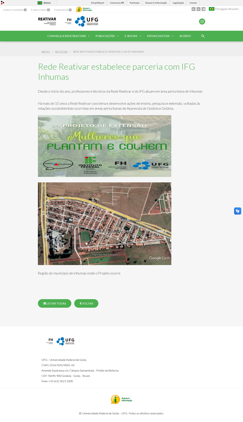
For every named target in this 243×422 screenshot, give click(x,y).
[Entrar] (2, 3)
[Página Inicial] (66, 24)
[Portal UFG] (86, 26)
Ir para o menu (39, 9)
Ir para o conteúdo (13, 9)
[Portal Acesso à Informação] (121, 403)
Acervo (185, 36)
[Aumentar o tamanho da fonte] (194, 9)
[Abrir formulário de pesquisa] (203, 36)
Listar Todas (56, 303)
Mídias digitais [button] (158, 36)
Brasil (47, 2)
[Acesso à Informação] (84, 9)
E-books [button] (131, 36)
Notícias (61, 51)
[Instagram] (202, 21)
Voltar (87, 303)
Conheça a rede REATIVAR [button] (66, 36)
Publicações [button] (105, 36)
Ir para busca (61, 9)
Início (45, 51)
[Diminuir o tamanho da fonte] (198, 9)
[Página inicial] (47, 24)
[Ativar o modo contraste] (203, 9)
